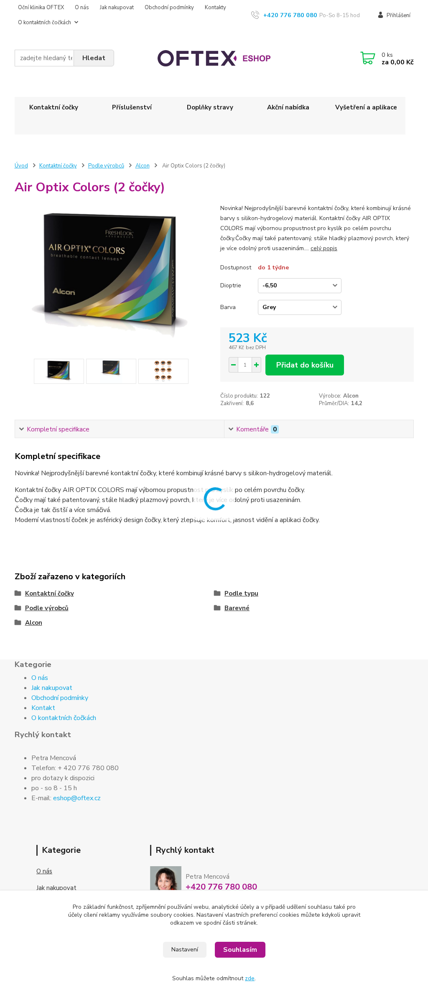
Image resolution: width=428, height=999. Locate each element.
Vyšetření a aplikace (366, 107)
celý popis (324, 248)
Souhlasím (240, 949)
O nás (82, 7)
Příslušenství (132, 107)
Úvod (21, 166)
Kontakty (215, 7)
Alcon (142, 166)
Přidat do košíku (305, 365)
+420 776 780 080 (290, 15)
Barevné (237, 608)
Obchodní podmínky (169, 7)
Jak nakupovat (117, 7)
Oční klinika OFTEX (41, 7)
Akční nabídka (288, 107)
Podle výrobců (106, 166)
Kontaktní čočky (53, 107)
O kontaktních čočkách (44, 22)
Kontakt (43, 707)
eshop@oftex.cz (77, 798)
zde (250, 978)
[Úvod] (214, 58)
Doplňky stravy (210, 107)
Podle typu (241, 593)
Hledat (93, 58)
